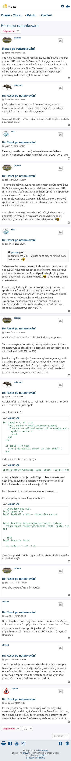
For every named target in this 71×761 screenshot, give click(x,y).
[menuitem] (63, 6)
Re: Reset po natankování (19, 95)
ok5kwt (5, 601)
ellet (13, 131)
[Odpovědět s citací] (60, 40)
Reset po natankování (19, 25)
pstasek (17, 38)
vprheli (15, 688)
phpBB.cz (42, 755)
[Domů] (9, 5)
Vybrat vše (13, 418)
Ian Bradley (43, 750)
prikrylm (18, 85)
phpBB (25, 753)
